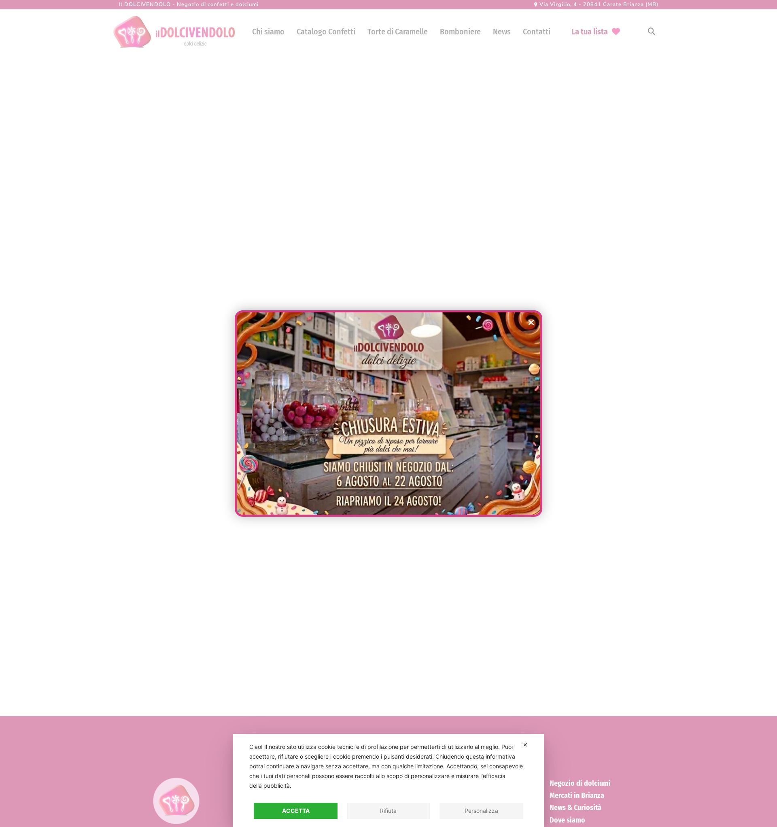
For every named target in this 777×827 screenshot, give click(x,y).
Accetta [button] (296, 810)
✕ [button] (525, 744)
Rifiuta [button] (388, 810)
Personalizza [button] (481, 810)
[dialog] (388, 780)
